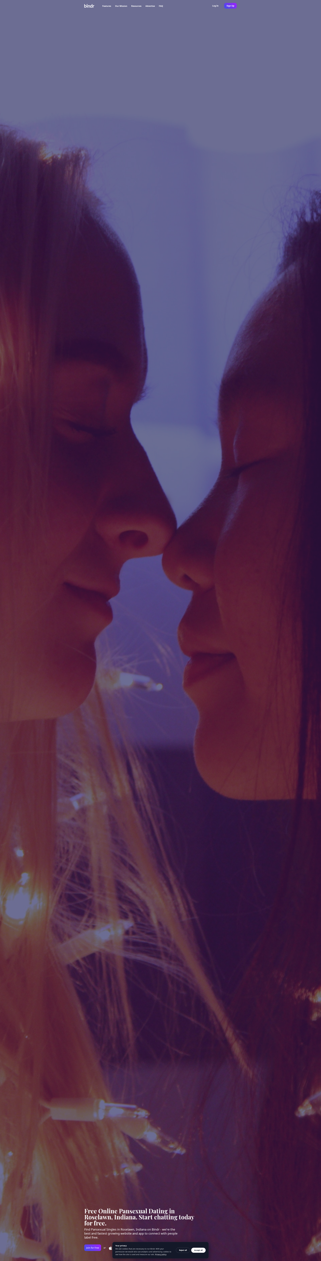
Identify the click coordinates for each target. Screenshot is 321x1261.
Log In (215, 5)
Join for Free (92, 1247)
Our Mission (121, 6)
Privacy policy (160, 1254)
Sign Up (230, 5)
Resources (136, 6)
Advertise (150, 6)
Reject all (183, 1250)
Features (106, 6)
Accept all (198, 1250)
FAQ (161, 6)
